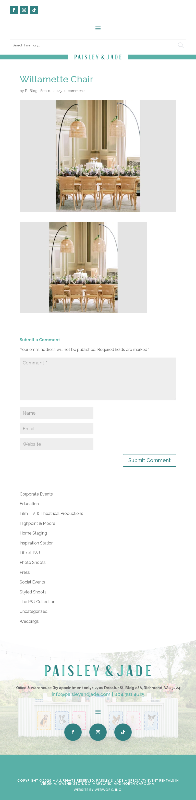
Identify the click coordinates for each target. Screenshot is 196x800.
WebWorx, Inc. (108, 790)
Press (25, 572)
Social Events (32, 582)
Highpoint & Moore (37, 523)
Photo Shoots (33, 562)
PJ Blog (31, 91)
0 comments (74, 91)
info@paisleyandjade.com (81, 694)
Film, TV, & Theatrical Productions (51, 513)
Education (29, 503)
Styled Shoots (33, 592)
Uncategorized (33, 611)
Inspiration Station (37, 543)
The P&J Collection (37, 601)
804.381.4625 (129, 694)
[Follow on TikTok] (34, 10)
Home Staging (33, 533)
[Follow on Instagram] (24, 10)
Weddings (29, 621)
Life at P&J (30, 552)
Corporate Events (36, 494)
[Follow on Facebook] (14, 10)
